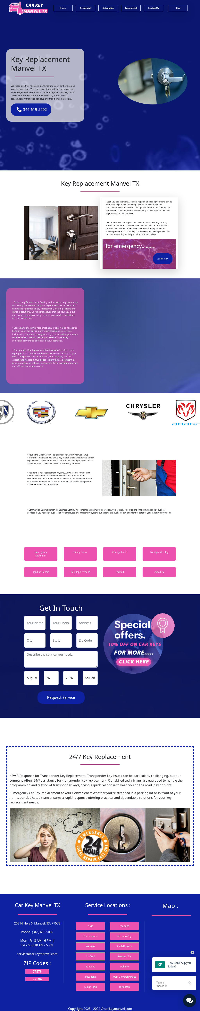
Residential (85, 8)
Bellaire (124, 966)
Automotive (108, 8)
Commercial (131, 8)
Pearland (124, 926)
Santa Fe (90, 966)
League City (124, 956)
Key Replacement (80, 572)
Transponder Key (159, 552)
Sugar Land (90, 987)
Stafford (90, 956)
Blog (178, 8)
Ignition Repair (41, 572)
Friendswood (90, 936)
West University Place (124, 976)
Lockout (120, 572)
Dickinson (124, 987)
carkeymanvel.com (118, 1009)
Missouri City (124, 936)
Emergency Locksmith (41, 553)
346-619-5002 (35, 109)
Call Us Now (162, 258)
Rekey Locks (80, 552)
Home (63, 8)
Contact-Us (153, 8)
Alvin (90, 926)
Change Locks (119, 552)
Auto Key (159, 572)
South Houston (124, 946)
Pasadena (90, 976)
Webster (90, 946)
